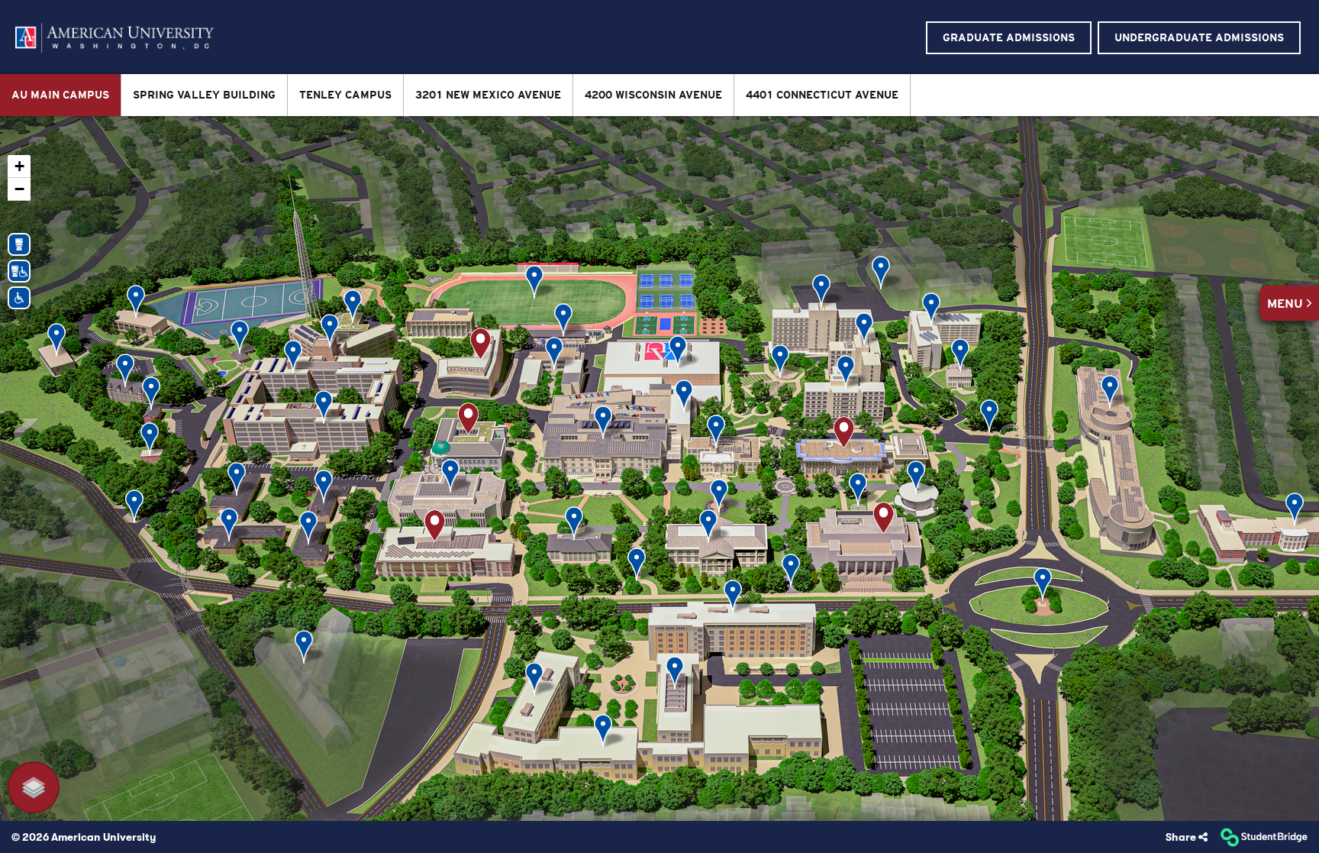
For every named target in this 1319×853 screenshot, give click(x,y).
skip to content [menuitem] (660, 12)
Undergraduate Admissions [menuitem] (1199, 37)
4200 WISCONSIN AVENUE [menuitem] (653, 95)
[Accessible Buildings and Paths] (19, 296)
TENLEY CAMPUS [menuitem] (345, 95)
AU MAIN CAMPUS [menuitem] (60, 95)
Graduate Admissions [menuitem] (1009, 37)
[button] (1289, 303)
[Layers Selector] (33, 787)
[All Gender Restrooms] (19, 242)
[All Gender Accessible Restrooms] (19, 269)
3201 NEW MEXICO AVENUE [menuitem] (488, 95)
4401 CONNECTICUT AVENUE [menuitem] (822, 95)
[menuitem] (114, 37)
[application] (659, 468)
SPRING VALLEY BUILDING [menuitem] (204, 95)
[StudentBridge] (1264, 837)
